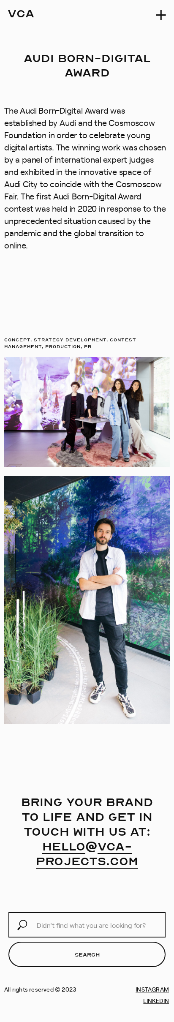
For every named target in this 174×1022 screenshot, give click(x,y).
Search (87, 954)
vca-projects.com (87, 853)
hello (63, 846)
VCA (21, 13)
